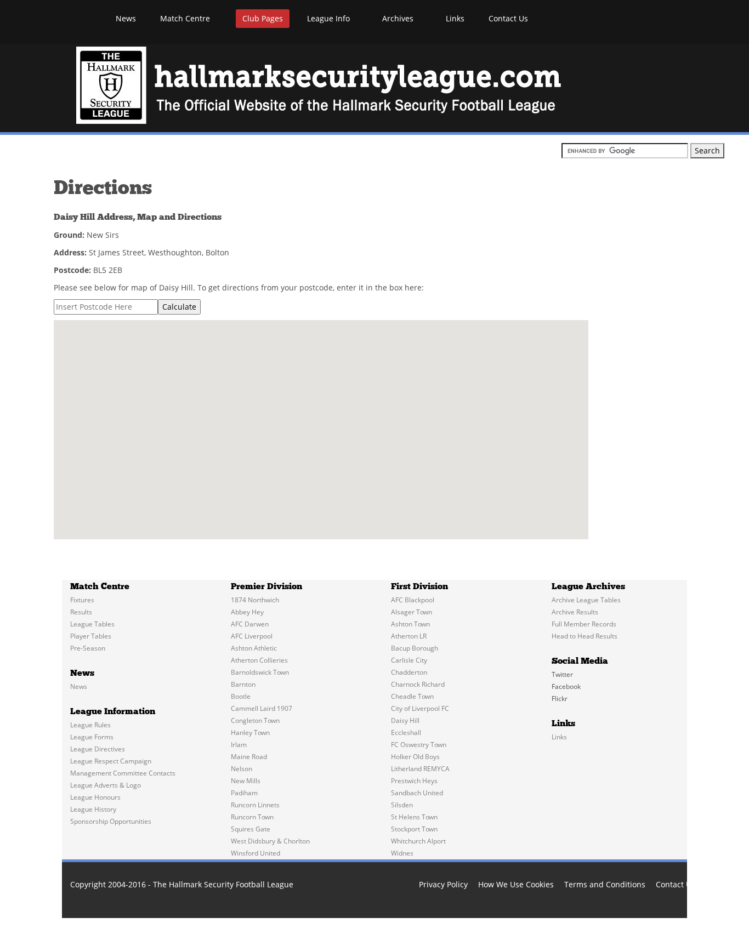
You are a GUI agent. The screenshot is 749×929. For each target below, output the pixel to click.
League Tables (92, 624)
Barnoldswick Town (260, 672)
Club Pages (262, 18)
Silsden (402, 805)
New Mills (245, 780)
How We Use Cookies (516, 884)
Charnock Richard (418, 684)
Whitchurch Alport (418, 841)
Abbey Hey (247, 612)
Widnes (402, 853)
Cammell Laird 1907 (261, 708)
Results (81, 612)
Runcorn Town (252, 817)
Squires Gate (250, 829)
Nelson (241, 768)
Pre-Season (87, 648)
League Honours (95, 797)
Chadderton (409, 672)
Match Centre (186, 18)
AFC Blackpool (412, 600)
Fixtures (82, 600)
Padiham (244, 792)
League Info (329, 18)
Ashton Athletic (254, 648)
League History (93, 809)
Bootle (241, 696)
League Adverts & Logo (105, 785)
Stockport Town (414, 829)
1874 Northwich (255, 600)
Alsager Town (411, 612)
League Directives (97, 749)
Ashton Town (410, 624)
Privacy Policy (443, 884)
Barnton (243, 684)
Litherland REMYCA (420, 768)
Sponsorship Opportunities (110, 821)
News (126, 18)
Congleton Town (255, 720)
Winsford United (255, 853)
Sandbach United (417, 792)
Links (455, 18)
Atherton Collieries (259, 660)
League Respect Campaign (110, 761)
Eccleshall (406, 732)
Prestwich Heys (414, 780)
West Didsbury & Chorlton (270, 841)
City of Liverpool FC (420, 708)
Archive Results (575, 612)
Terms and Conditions (604, 884)
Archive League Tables (586, 600)
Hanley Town (250, 732)
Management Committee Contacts (122, 773)
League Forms (92, 737)
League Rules (90, 724)
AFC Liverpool (252, 636)
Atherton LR (409, 636)
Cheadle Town (412, 696)
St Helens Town (414, 817)
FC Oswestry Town (418, 744)
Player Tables (90, 636)
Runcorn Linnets (255, 805)
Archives (399, 18)
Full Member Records (584, 624)
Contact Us (508, 18)
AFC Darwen (250, 624)
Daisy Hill (405, 720)
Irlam (239, 744)
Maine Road (249, 756)
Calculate (179, 306)
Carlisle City (409, 660)
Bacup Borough (414, 648)
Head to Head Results (584, 636)
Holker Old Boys (415, 756)
